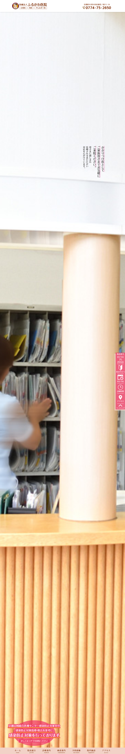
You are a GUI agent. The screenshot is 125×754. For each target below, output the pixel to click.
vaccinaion (76, 751)
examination (61, 751)
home (18, 751)
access (106, 751)
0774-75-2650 (98, 7)
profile (31, 751)
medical (46, 751)
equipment (91, 751)
